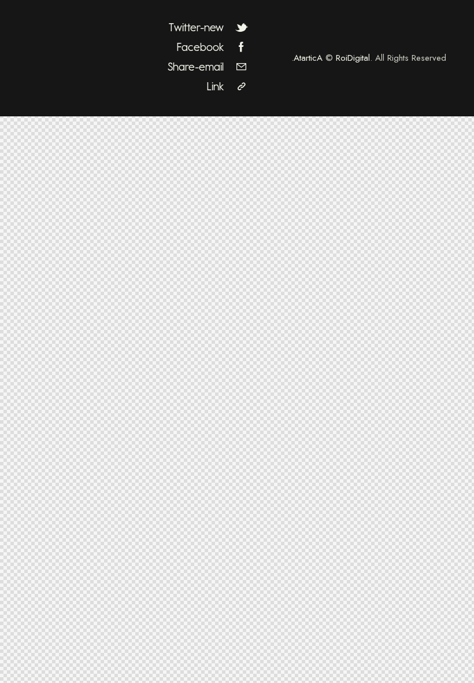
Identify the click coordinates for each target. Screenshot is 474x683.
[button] (209, 86)
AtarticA (308, 58)
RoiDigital (353, 58)
